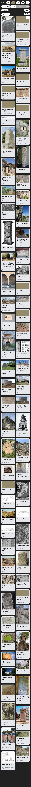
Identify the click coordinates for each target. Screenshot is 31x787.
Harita (27, 6)
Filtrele (7, 6)
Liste (20, 6)
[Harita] (8, 2)
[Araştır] (13, 2)
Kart (14, 6)
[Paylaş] (28, 17)
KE (2, 2)
